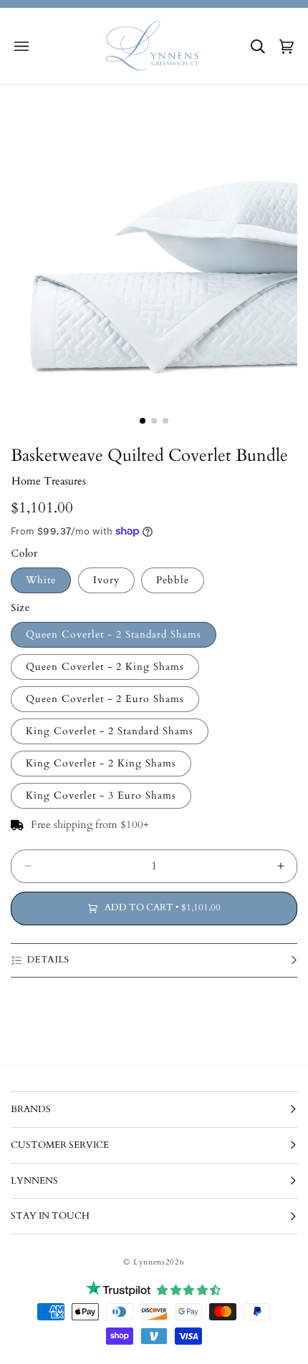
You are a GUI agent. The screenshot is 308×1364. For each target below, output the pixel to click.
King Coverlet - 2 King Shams (101, 763)
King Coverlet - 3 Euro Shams (101, 795)
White (41, 580)
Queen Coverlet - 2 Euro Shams (105, 699)
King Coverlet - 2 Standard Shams (109, 731)
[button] (21, 46)
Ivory (106, 580)
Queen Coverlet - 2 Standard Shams (113, 634)
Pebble (172, 580)
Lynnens (149, 1262)
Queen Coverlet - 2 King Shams (105, 666)
